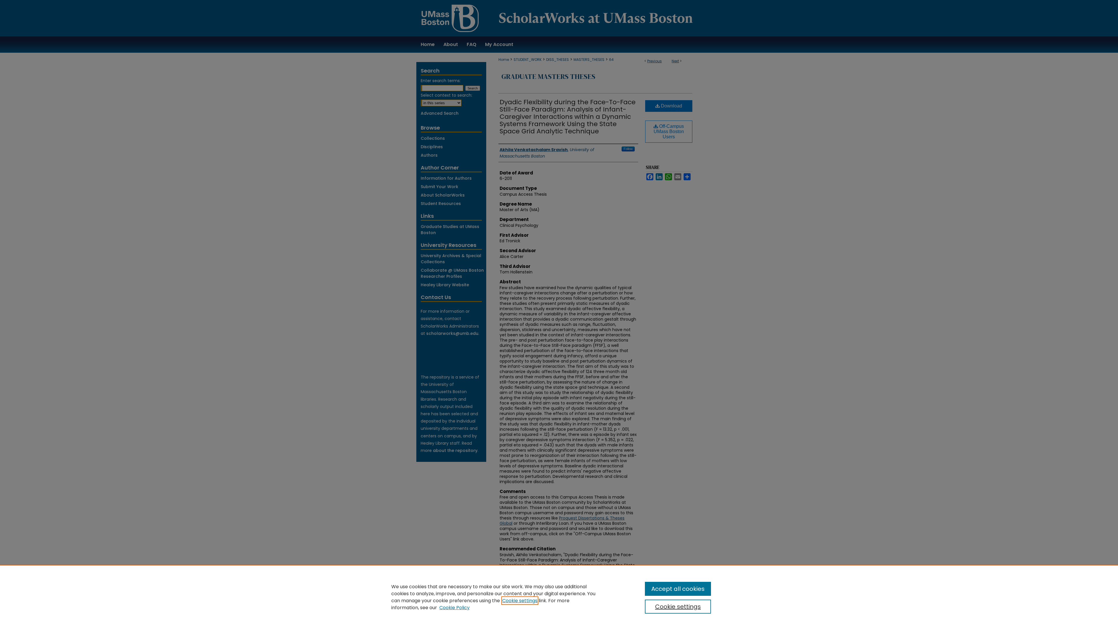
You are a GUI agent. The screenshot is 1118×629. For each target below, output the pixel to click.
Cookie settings (519, 600)
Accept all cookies (678, 589)
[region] (559, 597)
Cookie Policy (454, 607)
